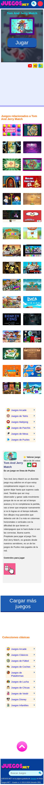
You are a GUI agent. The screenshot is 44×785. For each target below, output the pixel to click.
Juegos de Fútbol (20, 661)
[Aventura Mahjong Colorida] (12, 355)
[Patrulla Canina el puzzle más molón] (12, 338)
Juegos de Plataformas (17, 674)
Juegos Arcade (18, 410)
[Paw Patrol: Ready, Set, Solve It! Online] (12, 372)
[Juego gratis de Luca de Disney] (32, 303)
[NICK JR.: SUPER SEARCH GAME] (32, 372)
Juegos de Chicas (20, 687)
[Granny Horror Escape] (32, 320)
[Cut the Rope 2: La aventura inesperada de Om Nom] (32, 234)
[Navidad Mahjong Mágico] (32, 183)
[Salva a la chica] (12, 200)
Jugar (21, 42)
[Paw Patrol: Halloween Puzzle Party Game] (12, 389)
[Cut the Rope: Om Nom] (32, 200)
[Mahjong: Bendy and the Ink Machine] (12, 269)
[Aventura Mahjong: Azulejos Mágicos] (12, 166)
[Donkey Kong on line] (12, 320)
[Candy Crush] (12, 131)
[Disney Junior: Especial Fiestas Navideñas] (32, 389)
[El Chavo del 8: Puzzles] (12, 286)
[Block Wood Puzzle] (32, 355)
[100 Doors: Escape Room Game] (12, 183)
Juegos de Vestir (19, 693)
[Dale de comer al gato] (32, 217)
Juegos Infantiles (20, 705)
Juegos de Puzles (20, 439)
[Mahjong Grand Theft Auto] (32, 269)
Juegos (33, 779)
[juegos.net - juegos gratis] (15, 766)
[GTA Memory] (12, 252)
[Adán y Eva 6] (32, 286)
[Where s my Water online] (12, 148)
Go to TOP (22, 746)
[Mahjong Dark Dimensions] (32, 148)
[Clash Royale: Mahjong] (12, 303)
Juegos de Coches (20, 666)
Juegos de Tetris (19, 416)
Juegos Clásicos (19, 655)
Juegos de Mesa (19, 433)
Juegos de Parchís (20, 428)
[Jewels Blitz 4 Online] (12, 217)
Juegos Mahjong (19, 422)
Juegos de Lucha (20, 681)
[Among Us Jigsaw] (32, 338)
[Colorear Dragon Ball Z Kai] (32, 252)
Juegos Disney (18, 699)
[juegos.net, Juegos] (15, 4)
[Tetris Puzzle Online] (12, 234)
